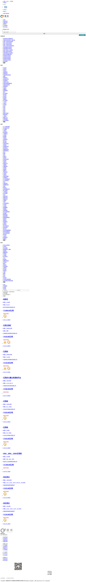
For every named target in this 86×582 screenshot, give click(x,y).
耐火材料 (5, 190)
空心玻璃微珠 (6, 179)
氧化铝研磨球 (6, 233)
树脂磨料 (5, 207)
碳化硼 (4, 213)
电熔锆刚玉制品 (7, 74)
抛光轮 (4, 96)
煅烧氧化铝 (6, 149)
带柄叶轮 (5, 73)
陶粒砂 (4, 220)
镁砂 (4, 186)
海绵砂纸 (5, 80)
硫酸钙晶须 (6, 260)
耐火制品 (5, 93)
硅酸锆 (4, 164)
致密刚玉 (5, 237)
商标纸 (4, 270)
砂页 (4, 110)
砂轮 (4, 109)
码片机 (4, 262)
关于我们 (5, 545)
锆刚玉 (4, 157)
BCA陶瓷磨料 (6, 126)
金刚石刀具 (6, 82)
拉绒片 (4, 87)
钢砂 (4, 153)
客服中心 (4, 11)
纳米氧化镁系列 (7, 55)
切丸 (4, 194)
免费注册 (7, 13)
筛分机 (4, 269)
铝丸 (4, 181)
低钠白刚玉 (6, 143)
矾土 (4, 152)
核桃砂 (4, 169)
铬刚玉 (4, 162)
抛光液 (4, 97)
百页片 (4, 70)
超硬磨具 (5, 72)
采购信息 (5, 22)
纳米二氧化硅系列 (7, 44)
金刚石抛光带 (6, 84)
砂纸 (4, 111)
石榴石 (4, 200)
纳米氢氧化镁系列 (7, 48)
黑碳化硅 (5, 172)
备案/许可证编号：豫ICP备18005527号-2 (35, 580)
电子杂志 (5, 26)
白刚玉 (4, 130)
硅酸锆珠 (5, 166)
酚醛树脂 (5, 252)
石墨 (4, 201)
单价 (4, 287)
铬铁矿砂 (5, 163)
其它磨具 (5, 100)
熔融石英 (5, 199)
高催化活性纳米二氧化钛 (9, 40)
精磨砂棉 (5, 86)
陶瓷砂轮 (5, 114)
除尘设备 (5, 248)
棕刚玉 (4, 238)
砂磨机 (4, 267)
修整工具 (5, 117)
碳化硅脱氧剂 (6, 211)
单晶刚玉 (5, 139)
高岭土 (4, 156)
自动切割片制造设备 (8, 280)
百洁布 (4, 67)
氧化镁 (4, 234)
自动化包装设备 (7, 279)
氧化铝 (4, 228)
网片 (4, 275)
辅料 (4, 76)
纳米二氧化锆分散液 (8, 41)
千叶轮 (4, 101)
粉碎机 (4, 253)
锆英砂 (4, 160)
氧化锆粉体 (6, 225)
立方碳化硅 (6, 180)
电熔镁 (4, 145)
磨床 (4, 263)
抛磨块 (4, 99)
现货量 (4, 286)
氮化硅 (4, 140)
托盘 (4, 272)
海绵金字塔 (6, 79)
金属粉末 (5, 177)
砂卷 (4, 107)
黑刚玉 (4, 170)
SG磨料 (5, 129)
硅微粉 (4, 167)
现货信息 (5, 21)
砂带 (4, 106)
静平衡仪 (5, 256)
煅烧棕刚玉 (6, 150)
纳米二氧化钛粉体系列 (8, 45)
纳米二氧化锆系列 (7, 42)
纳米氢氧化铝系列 (7, 47)
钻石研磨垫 (6, 120)
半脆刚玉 (5, 133)
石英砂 (4, 204)
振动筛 (4, 277)
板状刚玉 (5, 132)
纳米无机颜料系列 (7, 54)
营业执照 (47, 580)
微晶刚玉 (5, 221)
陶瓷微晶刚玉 (6, 217)
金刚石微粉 (6, 176)
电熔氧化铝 (6, 146)
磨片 (4, 91)
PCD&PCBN (6, 128)
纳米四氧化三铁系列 (8, 52)
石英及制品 (6, 203)
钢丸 (4, 155)
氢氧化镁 (5, 197)
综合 (4, 284)
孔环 (4, 257)
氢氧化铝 (5, 196)
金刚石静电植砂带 (7, 83)
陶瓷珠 (4, 218)
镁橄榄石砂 (6, 184)
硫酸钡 (4, 89)
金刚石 (4, 174)
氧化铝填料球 (6, 231)
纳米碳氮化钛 (6, 189)
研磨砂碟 (5, 118)
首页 (4, 19)
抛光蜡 (4, 94)
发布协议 (5, 538)
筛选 (4, 296)
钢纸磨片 (5, 77)
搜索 (44, 33)
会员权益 (5, 549)
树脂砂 (4, 208)
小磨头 (4, 116)
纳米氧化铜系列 (7, 58)
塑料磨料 (5, 210)
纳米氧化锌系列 (7, 60)
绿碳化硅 (5, 183)
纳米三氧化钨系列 (7, 51)
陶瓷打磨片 (6, 113)
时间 (4, 288)
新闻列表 (5, 558)
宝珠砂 (4, 135)
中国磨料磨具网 (10, 578)
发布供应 (82, 35)
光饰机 (4, 255)
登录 (5, 13)
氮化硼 (4, 142)
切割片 (4, 103)
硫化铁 (4, 259)
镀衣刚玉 (5, 147)
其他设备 (5, 266)
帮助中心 (5, 548)
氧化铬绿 (5, 61)
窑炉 (4, 276)
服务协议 (5, 540)
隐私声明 (5, 541)
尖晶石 (4, 173)
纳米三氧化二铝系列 (8, 50)
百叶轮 (4, 69)
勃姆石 (4, 137)
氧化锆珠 (5, 227)
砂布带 (4, 104)
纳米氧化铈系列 (7, 57)
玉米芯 (4, 235)
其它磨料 (5, 193)
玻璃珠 (4, 136)
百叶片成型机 (6, 245)
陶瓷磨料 (5, 216)
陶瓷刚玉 (5, 214)
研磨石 (4, 223)
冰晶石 (4, 246)
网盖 (4, 273)
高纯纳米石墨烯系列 (8, 38)
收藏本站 (4, 2)
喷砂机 (4, 265)
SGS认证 (5, 555)
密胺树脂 (5, 90)
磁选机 (4, 250)
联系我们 (5, 546)
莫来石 (4, 187)
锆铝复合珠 (6, 159)
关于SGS (5, 553)
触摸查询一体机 (7, 249)
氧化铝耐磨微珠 (7, 230)
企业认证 (4, 9)
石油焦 (4, 206)
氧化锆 (4, 224)
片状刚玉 (5, 191)
